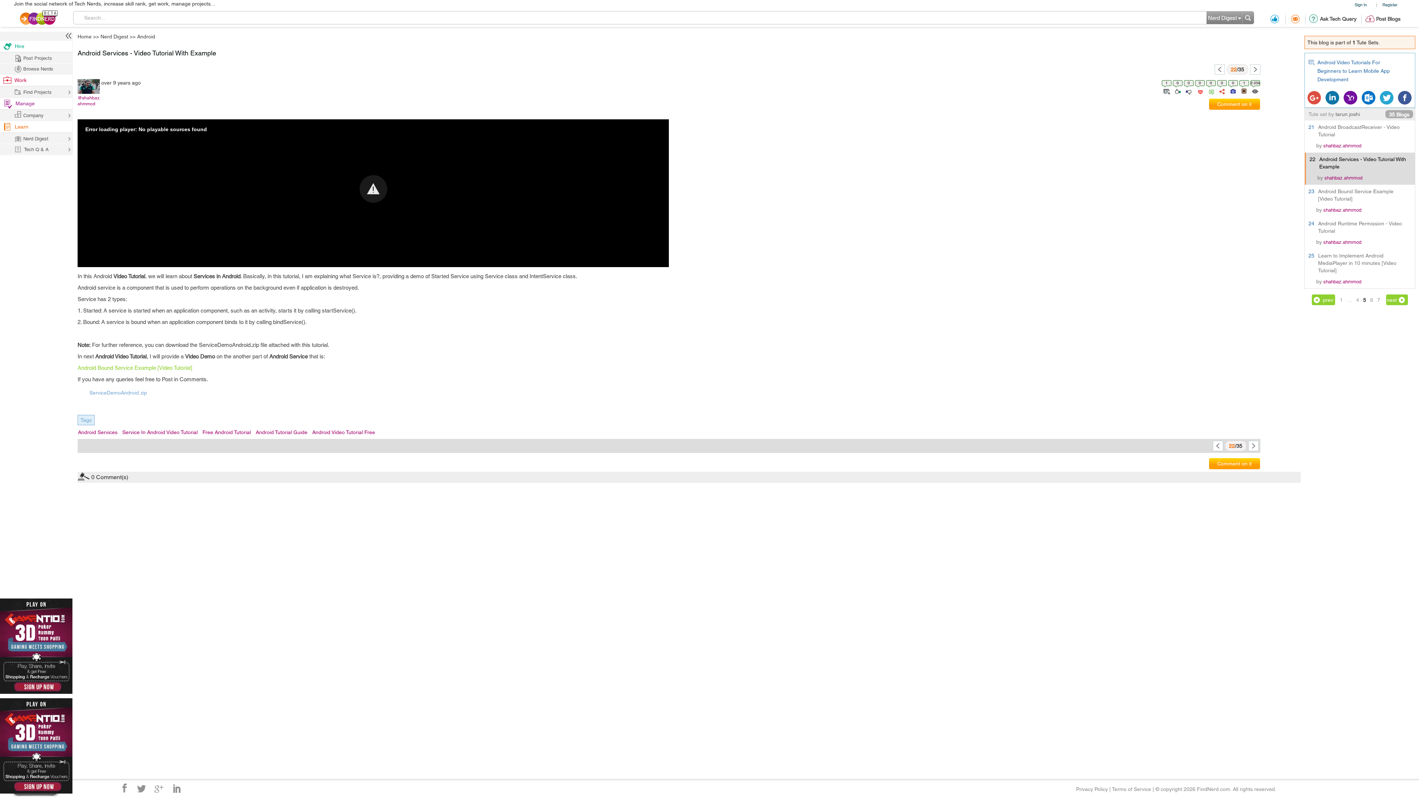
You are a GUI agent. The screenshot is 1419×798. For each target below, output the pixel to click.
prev (1328, 300)
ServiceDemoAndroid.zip (118, 393)
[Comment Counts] (1210, 91)
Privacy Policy (1092, 789)
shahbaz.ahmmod (1342, 146)
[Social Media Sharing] (1221, 91)
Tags (86, 420)
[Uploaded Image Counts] (1232, 91)
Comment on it (1234, 104)
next (1392, 300)
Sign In (1361, 4)
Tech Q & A (36, 149)
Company (33, 115)
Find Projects (37, 92)
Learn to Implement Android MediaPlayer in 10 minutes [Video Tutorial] (1357, 263)
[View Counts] (1254, 91)
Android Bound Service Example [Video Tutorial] (135, 368)
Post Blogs (1388, 19)
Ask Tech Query (1338, 19)
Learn (21, 127)
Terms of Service (1131, 789)
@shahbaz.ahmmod (89, 100)
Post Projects (37, 58)
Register (1390, 4)
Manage (25, 103)
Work (20, 80)
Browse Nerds (38, 69)
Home (85, 37)
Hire (19, 46)
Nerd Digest (114, 37)
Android (146, 37)
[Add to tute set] (1166, 91)
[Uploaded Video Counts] (1243, 91)
